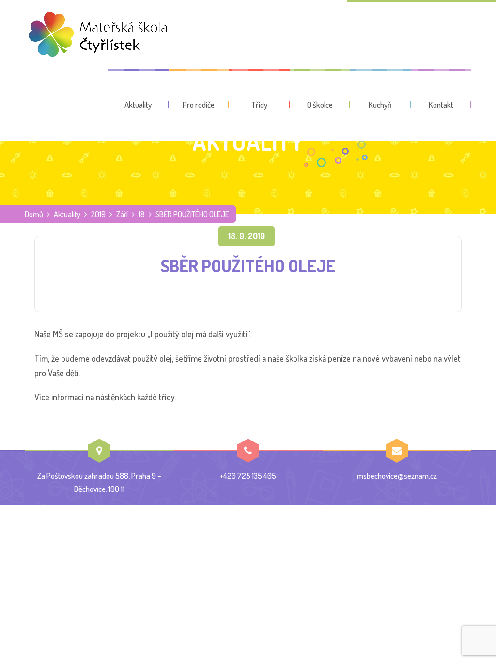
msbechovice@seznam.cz (397, 476)
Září (122, 214)
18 (142, 214)
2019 (98, 214)
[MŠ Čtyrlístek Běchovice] (97, 34)
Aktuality (67, 214)
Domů (34, 214)
